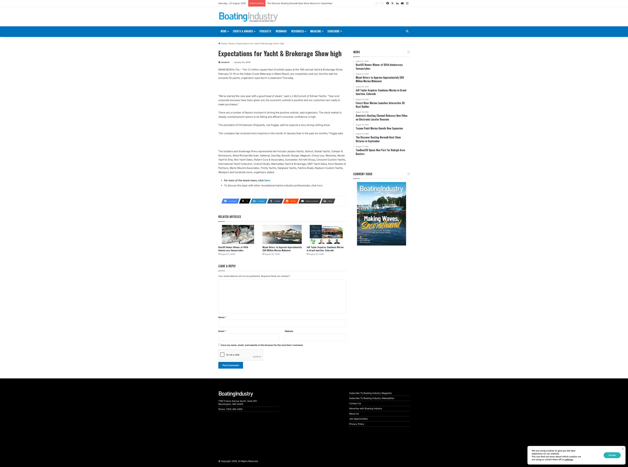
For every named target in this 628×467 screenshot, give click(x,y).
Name (222, 317)
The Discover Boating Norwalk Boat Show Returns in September (299, 3)
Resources (297, 31)
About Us (354, 413)
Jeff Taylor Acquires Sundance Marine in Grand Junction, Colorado (325, 248)
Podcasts (265, 31)
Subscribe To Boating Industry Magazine (370, 393)
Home (223, 43)
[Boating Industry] (248, 17)
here (267, 180)
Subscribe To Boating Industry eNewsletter (371, 398)
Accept (612, 455)
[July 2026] (381, 214)
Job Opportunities (358, 418)
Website (289, 331)
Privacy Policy (356, 424)
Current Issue (362, 174)
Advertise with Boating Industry (365, 408)
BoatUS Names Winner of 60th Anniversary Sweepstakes (233, 248)
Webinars (281, 31)
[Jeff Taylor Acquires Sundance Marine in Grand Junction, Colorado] (326, 234)
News (232, 43)
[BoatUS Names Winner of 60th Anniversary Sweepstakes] (238, 234)
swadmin (225, 62)
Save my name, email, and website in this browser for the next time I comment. (262, 345)
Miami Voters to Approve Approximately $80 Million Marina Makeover (282, 248)
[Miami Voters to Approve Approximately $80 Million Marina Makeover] (282, 234)
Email (222, 331)
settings (569, 459)
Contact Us (355, 403)
